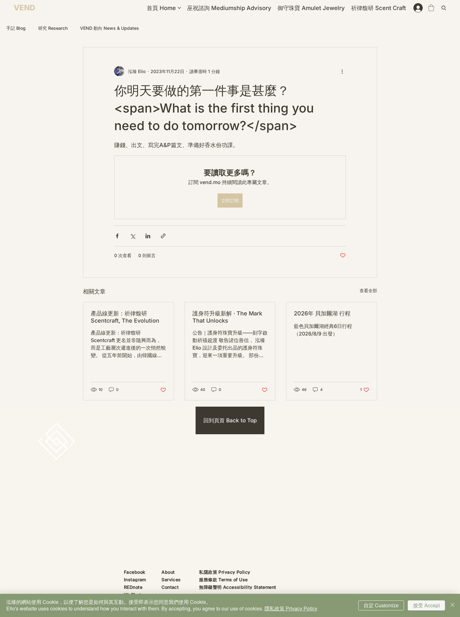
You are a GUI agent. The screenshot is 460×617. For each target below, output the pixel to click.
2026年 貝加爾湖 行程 (322, 313)
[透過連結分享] (163, 236)
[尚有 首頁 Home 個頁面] (179, 7)
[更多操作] (342, 71)
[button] (431, 7)
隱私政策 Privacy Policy (290, 608)
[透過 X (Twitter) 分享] (132, 236)
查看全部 (368, 290)
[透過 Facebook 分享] (117, 236)
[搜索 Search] (444, 8)
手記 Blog (16, 28)
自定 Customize (381, 605)
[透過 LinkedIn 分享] (148, 236)
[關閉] (452, 605)
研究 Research (53, 28)
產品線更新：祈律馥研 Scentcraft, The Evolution (125, 317)
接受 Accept (426, 605)
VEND (24, 7)
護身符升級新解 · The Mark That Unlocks (227, 317)
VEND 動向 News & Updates (109, 28)
